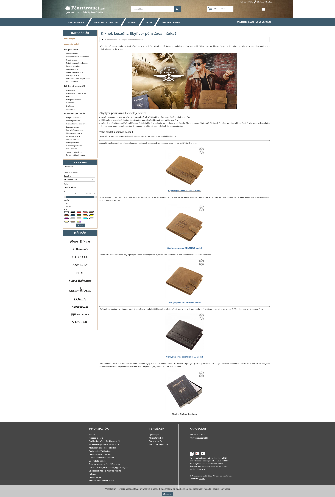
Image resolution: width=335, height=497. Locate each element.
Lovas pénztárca (72, 127)
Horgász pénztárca (73, 118)
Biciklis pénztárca (73, 136)
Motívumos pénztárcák (74, 113)
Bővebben (225, 489)
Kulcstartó (70, 97)
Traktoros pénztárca (73, 152)
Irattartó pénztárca (73, 66)
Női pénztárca (71, 60)
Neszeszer (70, 103)
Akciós (68, 206)
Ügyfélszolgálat (171, 22)
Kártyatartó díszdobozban (76, 93)
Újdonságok (69, 39)
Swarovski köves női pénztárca (78, 79)
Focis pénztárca (72, 149)
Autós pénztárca (72, 143)
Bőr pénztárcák (75, 22)
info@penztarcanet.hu (199, 438)
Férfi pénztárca (72, 54)
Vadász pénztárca (73, 121)
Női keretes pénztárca (74, 72)
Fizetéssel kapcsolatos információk (104, 444)
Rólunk (132, 22)
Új (67, 203)
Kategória (67, 176)
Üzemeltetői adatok (97, 461)
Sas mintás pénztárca (74, 130)
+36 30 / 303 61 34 (197, 434)
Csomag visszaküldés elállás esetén (104, 464)
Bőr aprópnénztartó (73, 100)
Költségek (93, 474)
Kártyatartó (70, 90)
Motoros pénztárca (73, 140)
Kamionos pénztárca (74, 146)
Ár (64, 191)
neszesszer (70, 109)
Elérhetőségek (95, 477)
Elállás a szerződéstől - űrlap (101, 480)
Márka (66, 184)
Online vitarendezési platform (101, 457)
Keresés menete (96, 438)
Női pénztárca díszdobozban (77, 63)
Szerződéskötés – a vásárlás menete (105, 471)
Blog (149, 22)
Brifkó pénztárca (72, 75)
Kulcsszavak (68, 167)
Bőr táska (70, 106)
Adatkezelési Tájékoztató (99, 451)
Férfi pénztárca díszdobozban (77, 57)
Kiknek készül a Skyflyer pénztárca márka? (125, 40)
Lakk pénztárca (72, 69)
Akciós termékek (71, 44)
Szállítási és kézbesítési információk (104, 441)
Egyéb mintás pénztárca (75, 155)
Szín (65, 209)
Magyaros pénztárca (74, 133)
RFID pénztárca (72, 82)
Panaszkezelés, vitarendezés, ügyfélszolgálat (108, 467)
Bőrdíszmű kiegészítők (106, 22)
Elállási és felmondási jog (99, 454)
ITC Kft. (202, 479)
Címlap (102, 40)
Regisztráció (246, 2)
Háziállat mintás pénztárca (76, 124)
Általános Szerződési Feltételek (102, 448)
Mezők (66, 200)
